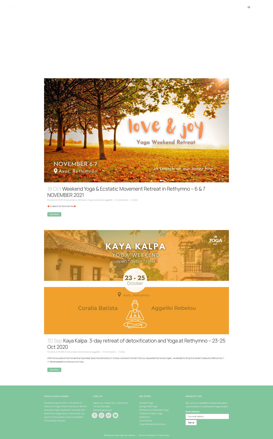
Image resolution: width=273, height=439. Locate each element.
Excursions (71, 200)
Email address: (193, 411)
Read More (54, 214)
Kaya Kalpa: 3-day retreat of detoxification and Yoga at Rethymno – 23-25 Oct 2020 (136, 343)
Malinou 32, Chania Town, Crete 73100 (110, 403)
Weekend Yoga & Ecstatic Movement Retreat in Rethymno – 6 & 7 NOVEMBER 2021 (126, 191)
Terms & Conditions (147, 435)
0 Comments (121, 200)
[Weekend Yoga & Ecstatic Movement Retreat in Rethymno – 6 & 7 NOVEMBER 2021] (136, 130)
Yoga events (94, 200)
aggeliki (108, 200)
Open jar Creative (127, 435)
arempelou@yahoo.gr (102, 410)
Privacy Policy (163, 435)
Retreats (82, 200)
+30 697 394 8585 (101, 406)
